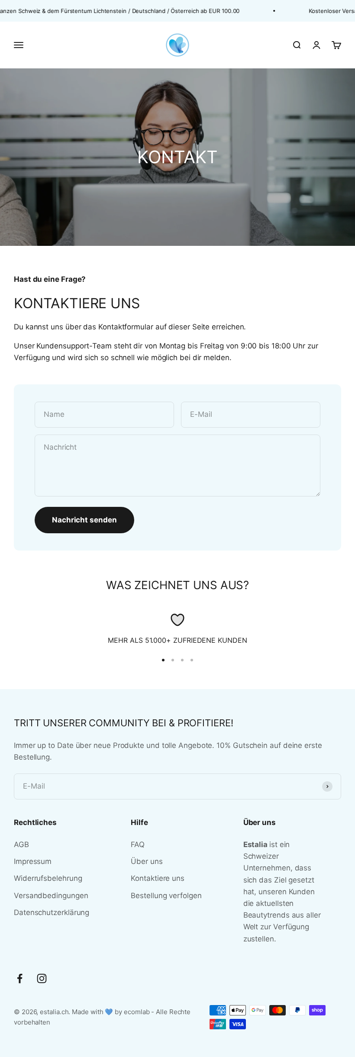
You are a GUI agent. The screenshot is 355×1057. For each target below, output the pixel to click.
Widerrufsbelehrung (48, 878)
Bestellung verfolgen (166, 895)
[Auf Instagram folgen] (42, 978)
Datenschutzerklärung (51, 912)
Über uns (146, 861)
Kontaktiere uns (157, 878)
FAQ (138, 844)
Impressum (33, 861)
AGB (21, 844)
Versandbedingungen (51, 895)
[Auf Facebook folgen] (20, 978)
